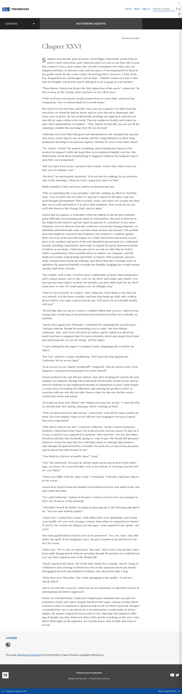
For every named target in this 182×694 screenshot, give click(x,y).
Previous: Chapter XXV (15, 691)
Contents (11, 23)
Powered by (89, 672)
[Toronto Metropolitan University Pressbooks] (16, 8)
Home (128, 8)
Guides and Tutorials (77, 678)
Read (137, 8)
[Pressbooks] (5, 676)
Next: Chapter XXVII (167, 691)
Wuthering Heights (91, 23)
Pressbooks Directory (100, 678)
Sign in (146, 8)
